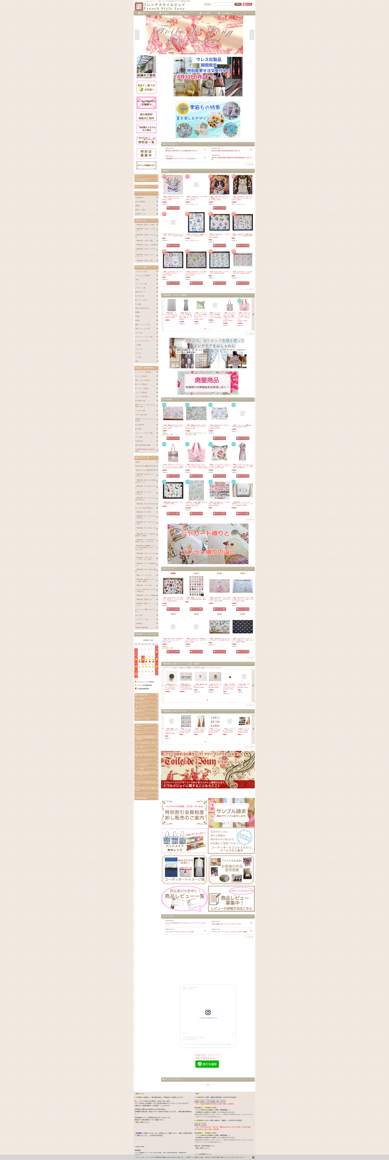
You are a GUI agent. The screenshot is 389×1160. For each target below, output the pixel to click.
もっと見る (249, 164)
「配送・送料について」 (142, 1122)
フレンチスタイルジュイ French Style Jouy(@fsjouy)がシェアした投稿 (207, 1044)
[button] (245, 13)
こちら (244, 1157)
